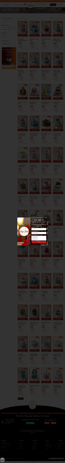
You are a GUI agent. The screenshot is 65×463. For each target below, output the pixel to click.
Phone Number (34, 231)
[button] (46, 218)
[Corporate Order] (38, 239)
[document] (32, 231)
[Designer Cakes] (38, 237)
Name (32, 227)
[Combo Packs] (38, 238)
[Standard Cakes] (38, 236)
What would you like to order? (36, 235)
